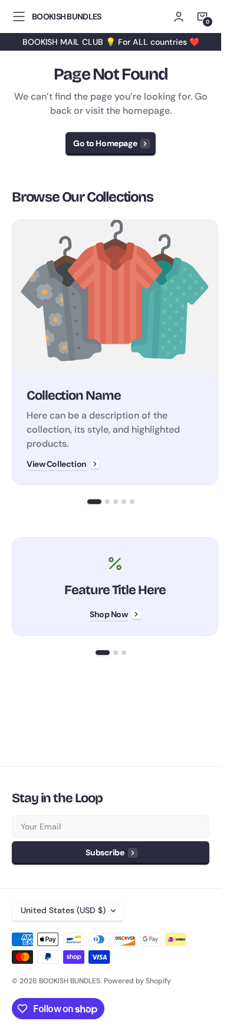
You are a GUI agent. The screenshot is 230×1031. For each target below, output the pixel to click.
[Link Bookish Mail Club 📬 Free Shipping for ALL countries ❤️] (110, 42)
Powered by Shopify (137, 981)
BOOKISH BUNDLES (69, 981)
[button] (19, 16)
